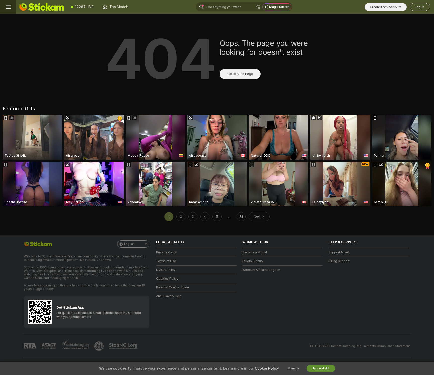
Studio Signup (252, 261)
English (129, 244)
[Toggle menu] (8, 7)
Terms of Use (166, 261)
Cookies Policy (167, 278)
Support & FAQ (339, 252)
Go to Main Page (240, 74)
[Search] (257, 6)
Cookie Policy (267, 368)
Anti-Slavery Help (169, 296)
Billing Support (339, 261)
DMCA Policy (165, 270)
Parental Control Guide (172, 287)
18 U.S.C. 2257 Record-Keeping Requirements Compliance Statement (360, 346)
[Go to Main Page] (41, 7)
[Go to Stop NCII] (123, 346)
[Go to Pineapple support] (99, 346)
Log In (419, 7)
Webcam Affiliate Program (261, 270)
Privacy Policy (166, 252)
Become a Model (254, 252)
